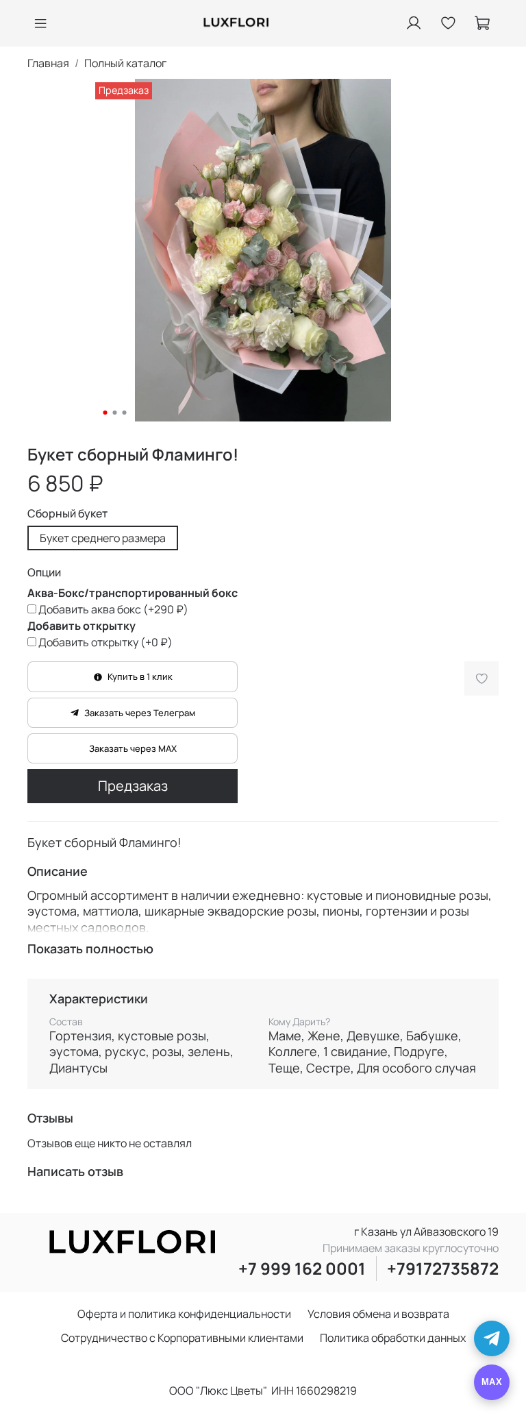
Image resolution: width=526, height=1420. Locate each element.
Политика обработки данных (393, 1337)
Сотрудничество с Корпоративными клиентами (182, 1337)
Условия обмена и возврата (378, 1313)
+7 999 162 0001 (302, 1268)
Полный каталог (125, 63)
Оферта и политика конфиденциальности (184, 1313)
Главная (48, 63)
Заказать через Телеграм (139, 713)
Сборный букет (67, 513)
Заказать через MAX (133, 748)
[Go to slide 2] (115, 413)
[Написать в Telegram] (492, 1338)
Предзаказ (133, 785)
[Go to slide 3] (125, 413)
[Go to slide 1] (105, 413)
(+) (113, 609)
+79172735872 (443, 1268)
